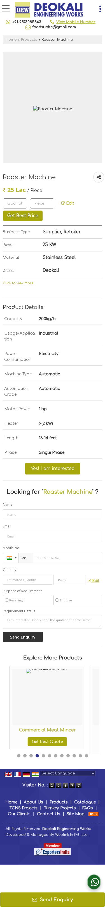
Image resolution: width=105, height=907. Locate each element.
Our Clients (19, 814)
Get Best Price (22, 215)
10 (74, 755)
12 (86, 755)
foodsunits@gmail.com (54, 27)
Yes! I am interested (52, 468)
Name (7, 504)
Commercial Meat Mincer (43, 730)
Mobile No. (11, 548)
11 (80, 755)
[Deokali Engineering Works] (49, 9)
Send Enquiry (55, 899)
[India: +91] (10, 558)
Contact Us (48, 814)
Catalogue (85, 802)
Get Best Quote (43, 742)
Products (29, 40)
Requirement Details (19, 611)
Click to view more (18, 283)
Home (11, 40)
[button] (75, 22)
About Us (33, 802)
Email (7, 526)
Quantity (9, 569)
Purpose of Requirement (22, 591)
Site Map (76, 814)
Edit (69, 203)
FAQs (87, 808)
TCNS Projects (24, 808)
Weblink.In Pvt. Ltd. (71, 835)
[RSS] (93, 814)
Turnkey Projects (60, 808)
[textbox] (42, 203)
